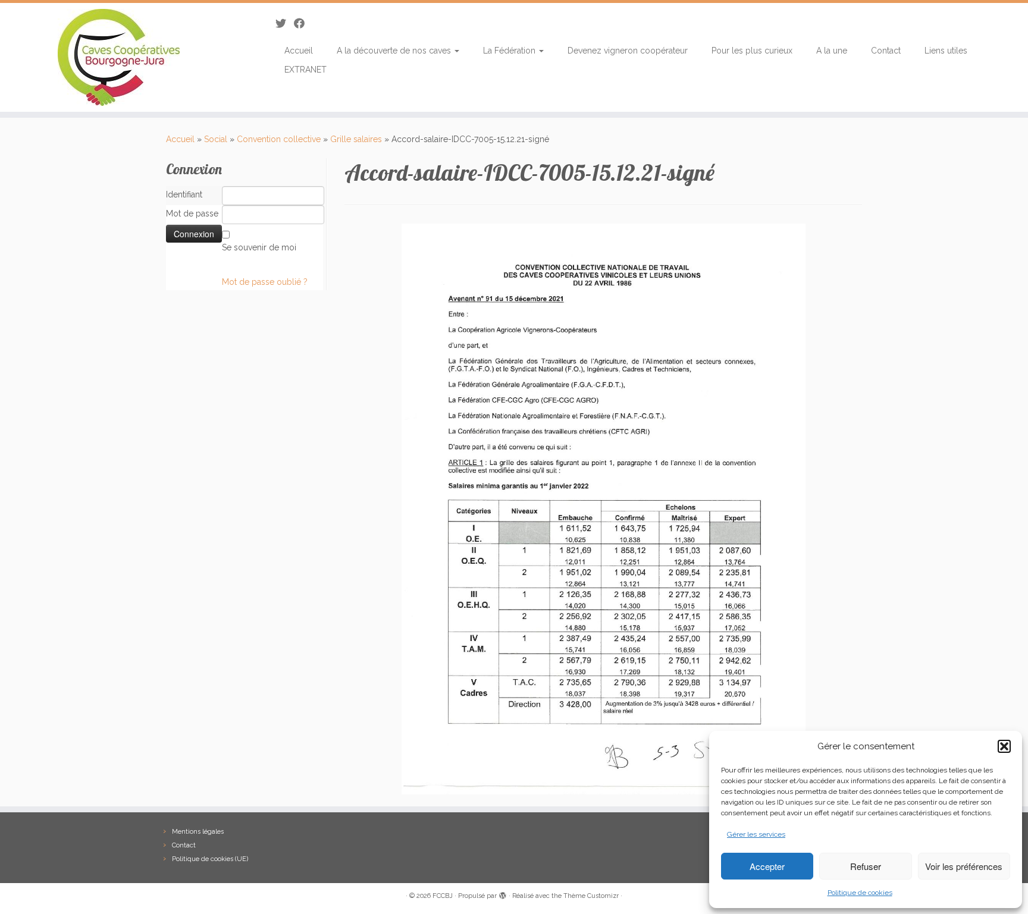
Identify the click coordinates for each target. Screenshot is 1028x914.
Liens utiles (945, 50)
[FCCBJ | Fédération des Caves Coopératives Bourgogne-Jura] (118, 57)
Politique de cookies (860, 892)
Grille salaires (356, 139)
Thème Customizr (591, 896)
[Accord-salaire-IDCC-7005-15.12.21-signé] (604, 508)
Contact (886, 50)
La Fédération (510, 50)
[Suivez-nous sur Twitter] (284, 23)
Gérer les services (756, 834)
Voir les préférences (963, 866)
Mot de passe (192, 213)
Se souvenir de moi (259, 247)
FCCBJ (442, 896)
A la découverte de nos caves (395, 50)
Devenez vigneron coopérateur (628, 50)
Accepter (767, 866)
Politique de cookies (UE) (210, 859)
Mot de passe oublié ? (265, 282)
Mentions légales (198, 832)
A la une (831, 50)
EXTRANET (305, 69)
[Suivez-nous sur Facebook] (303, 23)
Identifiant (184, 194)
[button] (1004, 746)
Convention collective (279, 139)
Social (215, 139)
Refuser (865, 866)
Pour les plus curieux (752, 50)
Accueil (298, 50)
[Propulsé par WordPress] (503, 894)
